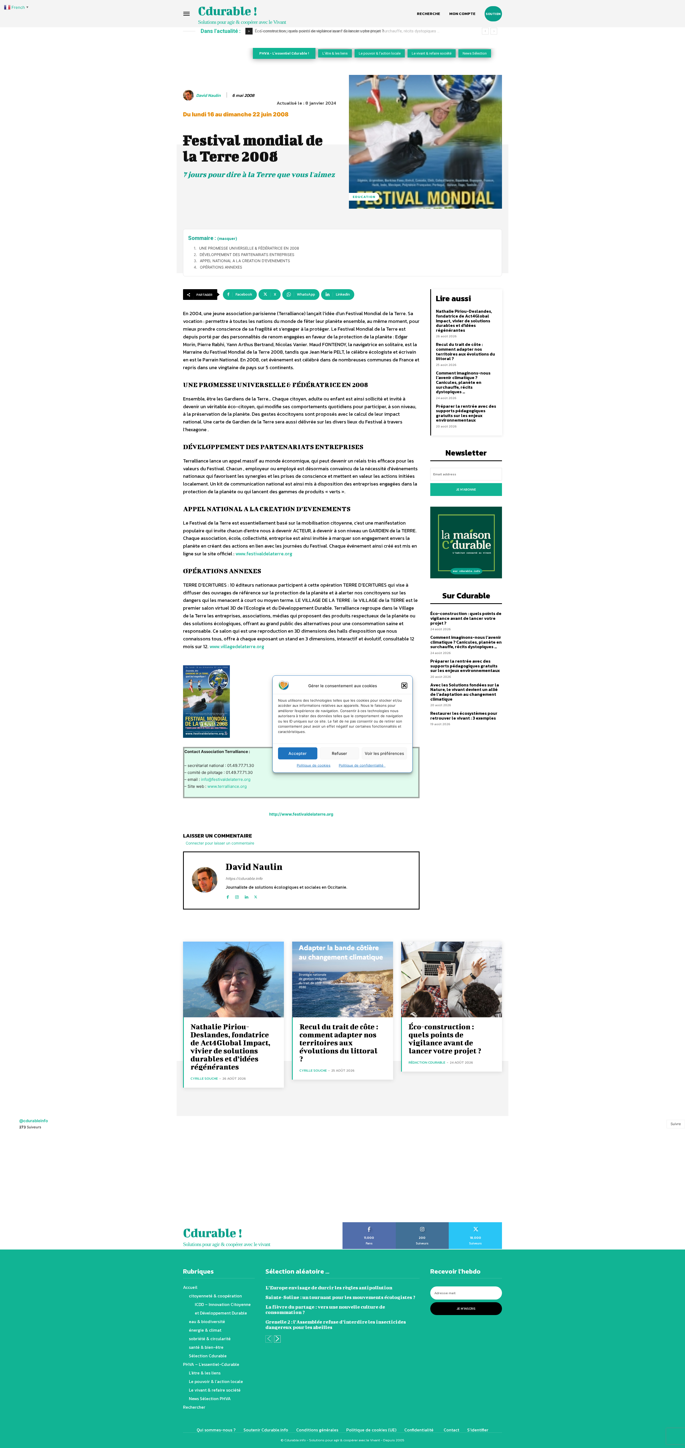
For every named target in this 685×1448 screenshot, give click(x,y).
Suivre (676, 1124)
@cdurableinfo (33, 1120)
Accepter (297, 753)
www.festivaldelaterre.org (263, 553)
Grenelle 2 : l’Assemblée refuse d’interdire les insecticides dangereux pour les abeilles (335, 1324)
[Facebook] (228, 896)
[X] (256, 896)
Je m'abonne (466, 489)
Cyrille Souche (204, 1078)
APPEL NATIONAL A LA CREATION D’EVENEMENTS (245, 260)
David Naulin (208, 95)
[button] (404, 685)
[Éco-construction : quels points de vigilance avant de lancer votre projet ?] (451, 979)
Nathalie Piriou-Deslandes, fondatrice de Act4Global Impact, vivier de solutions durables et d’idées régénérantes (464, 320)
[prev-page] (268, 1339)
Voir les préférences (384, 753)
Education (364, 196)
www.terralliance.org (227, 786)
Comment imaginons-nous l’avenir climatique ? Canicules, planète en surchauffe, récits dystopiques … (346, 31)
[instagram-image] (43, 1179)
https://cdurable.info (244, 878)
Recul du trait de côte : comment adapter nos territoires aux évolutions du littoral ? (465, 351)
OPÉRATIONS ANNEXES (221, 267)
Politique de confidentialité (362, 765)
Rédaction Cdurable (427, 1062)
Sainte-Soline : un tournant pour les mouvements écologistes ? (340, 1297)
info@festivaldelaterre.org (225, 779)
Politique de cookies (313, 765)
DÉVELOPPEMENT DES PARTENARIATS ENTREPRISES (247, 254)
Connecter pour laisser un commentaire (220, 843)
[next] (493, 31)
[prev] (485, 31)
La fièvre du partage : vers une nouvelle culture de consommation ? (325, 1309)
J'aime (369, 1224)
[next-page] (277, 1339)
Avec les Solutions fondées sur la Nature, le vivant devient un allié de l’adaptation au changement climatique (464, 692)
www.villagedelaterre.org (237, 646)
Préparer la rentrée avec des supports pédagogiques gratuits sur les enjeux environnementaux (466, 413)
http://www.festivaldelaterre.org (301, 814)
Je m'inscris (466, 1308)
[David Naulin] (189, 95)
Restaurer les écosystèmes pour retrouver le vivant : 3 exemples (463, 715)
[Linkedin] (246, 896)
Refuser (339, 753)
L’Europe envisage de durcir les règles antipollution (328, 1287)
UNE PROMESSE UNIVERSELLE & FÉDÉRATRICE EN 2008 (249, 248)
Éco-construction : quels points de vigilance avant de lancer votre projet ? (465, 618)
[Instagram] (237, 896)
